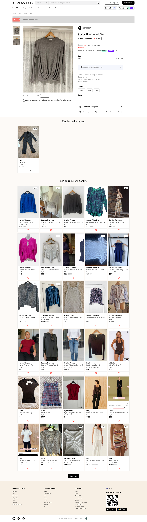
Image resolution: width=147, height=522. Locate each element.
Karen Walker (47, 493)
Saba (20, 160)
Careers (77, 500)
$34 (112, 274)
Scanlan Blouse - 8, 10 (26, 222)
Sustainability (79, 504)
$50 (87, 369)
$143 (65, 226)
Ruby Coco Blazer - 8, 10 (27, 460)
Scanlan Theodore (85, 38)
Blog (76, 491)
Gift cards (108, 8)
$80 (42, 369)
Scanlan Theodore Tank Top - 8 (74, 270)
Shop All (15, 8)
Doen (43, 458)
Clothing (23, 8)
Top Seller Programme (81, 502)
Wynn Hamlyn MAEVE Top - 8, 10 (74, 413)
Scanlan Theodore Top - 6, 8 (73, 317)
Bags (50, 8)
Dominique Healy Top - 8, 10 (73, 460)
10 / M (21, 165)
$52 (22, 167)
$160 (65, 417)
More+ (57, 8)
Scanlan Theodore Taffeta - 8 (50, 222)
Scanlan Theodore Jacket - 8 (28, 317)
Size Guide (119, 58)
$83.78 (66, 369)
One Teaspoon (48, 502)
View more (73, 476)
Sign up (115, 3)
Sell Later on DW (79, 506)
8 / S (42, 224)
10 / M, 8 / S (23, 224)
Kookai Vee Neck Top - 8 (26, 413)
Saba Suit (22, 162)
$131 (22, 226)
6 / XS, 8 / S (45, 319)
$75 (44, 274)
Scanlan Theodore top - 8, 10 (118, 270)
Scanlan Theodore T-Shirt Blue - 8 (97, 270)
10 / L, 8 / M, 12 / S (47, 462)
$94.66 (111, 322)
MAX (45, 496)
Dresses (14, 491)
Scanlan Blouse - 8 (115, 317)
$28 (89, 274)
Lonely (46, 500)
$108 (45, 322)
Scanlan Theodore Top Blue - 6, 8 (52, 317)
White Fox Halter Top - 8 (117, 365)
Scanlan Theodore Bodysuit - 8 (51, 270)
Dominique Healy (70, 458)
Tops (25, 13)
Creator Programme (80, 508)
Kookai (21, 411)
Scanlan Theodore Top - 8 (117, 222)
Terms (76, 518)
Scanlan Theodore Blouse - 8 (73, 222)
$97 (89, 226)
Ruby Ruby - (114, 460)
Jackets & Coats (17, 504)
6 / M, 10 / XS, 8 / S (92, 367)
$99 (110, 417)
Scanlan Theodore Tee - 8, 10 (73, 365)
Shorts (14, 500)
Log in (109, 3)
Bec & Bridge (90, 363)
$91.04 (92, 465)
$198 (88, 417)
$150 (22, 322)
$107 (43, 417)
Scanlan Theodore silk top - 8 (95, 317)
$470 (43, 465)
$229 (68, 274)
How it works (78, 498)
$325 (20, 369)
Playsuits (15, 498)
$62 (87, 322)
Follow (98, 38)
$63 (44, 226)
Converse (46, 498)
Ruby (43, 411)
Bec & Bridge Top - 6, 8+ (94, 365)
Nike (45, 506)
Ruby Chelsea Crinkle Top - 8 (118, 413)
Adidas (46, 504)
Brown (82, 99)
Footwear (32, 8)
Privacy (81, 518)
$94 (67, 465)
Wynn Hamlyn (68, 411)
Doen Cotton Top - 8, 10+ (49, 460)
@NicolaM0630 (86, 27)
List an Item (128, 3)
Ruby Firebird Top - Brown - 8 (96, 413)
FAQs (76, 493)
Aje (87, 458)
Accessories (42, 8)
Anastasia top (45, 413)
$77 (112, 226)
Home (14, 13)
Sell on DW (78, 496)
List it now (45, 96)
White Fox (112, 363)
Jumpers (14, 502)
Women (20, 13)
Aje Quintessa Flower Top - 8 (95, 460)
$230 (20, 465)
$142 (20, 274)
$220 (113, 465)
